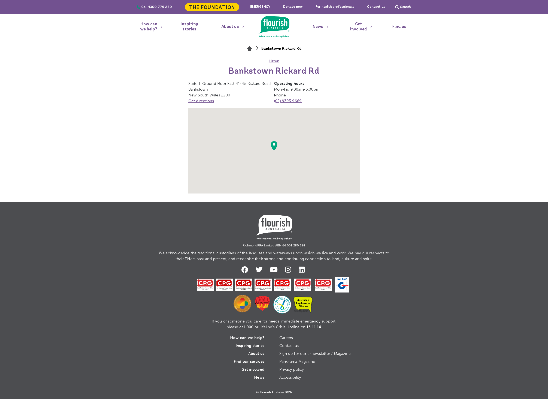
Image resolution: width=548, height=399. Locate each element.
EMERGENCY (260, 7)
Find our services (249, 361)
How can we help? (148, 27)
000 (250, 327)
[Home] (249, 49)
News (318, 27)
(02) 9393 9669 (288, 101)
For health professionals (335, 7)
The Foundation (212, 7)
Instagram (289, 269)
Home (274, 27)
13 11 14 (314, 327)
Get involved (358, 27)
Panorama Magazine (297, 361)
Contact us (376, 7)
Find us (399, 27)
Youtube (275, 269)
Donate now (293, 7)
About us (230, 27)
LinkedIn (303, 269)
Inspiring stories (189, 27)
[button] (274, 146)
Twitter (260, 269)
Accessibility (290, 377)
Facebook (245, 269)
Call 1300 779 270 (156, 7)
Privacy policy (291, 369)
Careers (286, 337)
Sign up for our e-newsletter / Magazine (315, 353)
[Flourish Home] (274, 224)
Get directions (201, 101)
